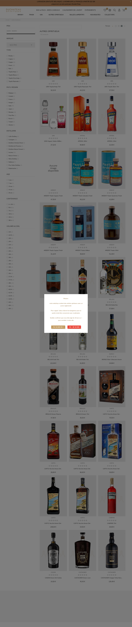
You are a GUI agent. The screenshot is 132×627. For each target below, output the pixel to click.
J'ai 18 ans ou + (58, 327)
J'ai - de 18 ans (74, 327)
